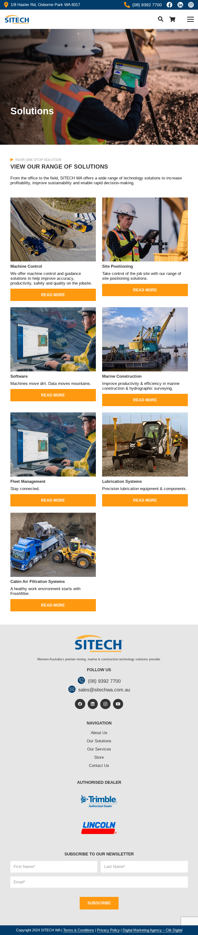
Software (19, 376)
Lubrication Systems (122, 481)
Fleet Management (27, 481)
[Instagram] (105, 704)
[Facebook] (80, 704)
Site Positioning (117, 266)
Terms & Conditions (78, 930)
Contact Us (99, 765)
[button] (160, 19)
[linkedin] (180, 5)
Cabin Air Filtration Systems (37, 581)
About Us (99, 732)
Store (99, 757)
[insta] (191, 5)
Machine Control (26, 266)
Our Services (99, 749)
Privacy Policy (108, 930)
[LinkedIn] (93, 704)
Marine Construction (121, 376)
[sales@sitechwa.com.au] (73, 690)
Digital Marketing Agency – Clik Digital (152, 930)
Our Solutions (99, 741)
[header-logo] (16, 19)
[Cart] (172, 19)
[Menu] (190, 19)
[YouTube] (118, 704)
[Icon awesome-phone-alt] (127, 5)
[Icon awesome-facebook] (169, 5)
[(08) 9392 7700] (83, 681)
